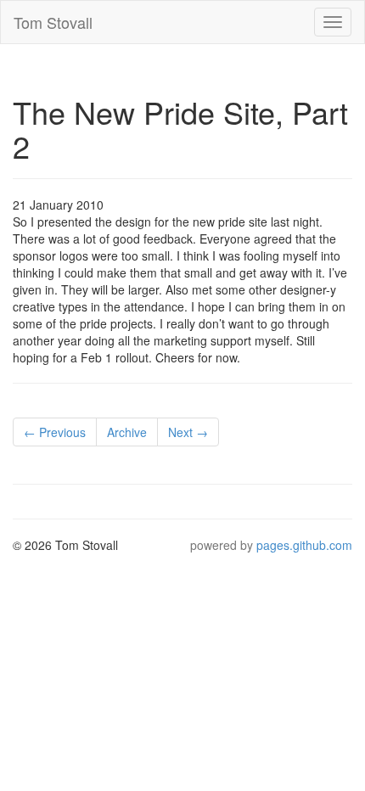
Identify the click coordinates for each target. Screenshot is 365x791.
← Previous (55, 432)
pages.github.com (304, 544)
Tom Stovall (53, 22)
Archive (127, 432)
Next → (188, 432)
